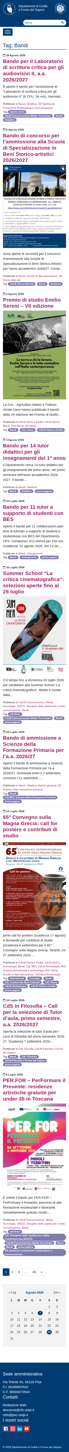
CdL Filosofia (26, 1048)
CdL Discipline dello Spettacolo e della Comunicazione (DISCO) (27, 1237)
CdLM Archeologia (48, 966)
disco (60, 1243)
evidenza (56, 284)
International (17, 978)
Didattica (32, 103)
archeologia (10, 966)
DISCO (21, 706)
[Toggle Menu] (8, 32)
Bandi (22, 103)
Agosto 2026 (34, 1292)
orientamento (29, 557)
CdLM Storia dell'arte (22, 284)
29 (49, 1332)
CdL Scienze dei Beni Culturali (22, 982)
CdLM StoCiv (52, 421)
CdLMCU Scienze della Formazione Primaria (30, 797)
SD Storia (30, 425)
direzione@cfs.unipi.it (18, 1410)
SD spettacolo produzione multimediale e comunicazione (28, 1252)
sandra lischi (17, 111)
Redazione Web (14, 1405)
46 (34, 1272)
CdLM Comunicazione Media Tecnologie (28, 115)
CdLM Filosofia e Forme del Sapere (25, 1060)
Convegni (34, 978)
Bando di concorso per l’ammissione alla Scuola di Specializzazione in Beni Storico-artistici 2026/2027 (34, 148)
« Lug (12, 1292)
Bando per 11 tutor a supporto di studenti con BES (33, 513)
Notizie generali (47, 785)
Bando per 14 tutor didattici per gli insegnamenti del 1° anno (34, 452)
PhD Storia (17, 425)
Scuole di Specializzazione (42, 276)
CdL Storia (28, 430)
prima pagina (44, 491)
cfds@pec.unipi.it (15, 1415)
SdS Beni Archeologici (48, 974)
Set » (57, 1292)
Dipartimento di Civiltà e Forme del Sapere (33, 7)
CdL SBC (31, 966)
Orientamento (35, 553)
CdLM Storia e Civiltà (31, 421)
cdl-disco (15, 714)
